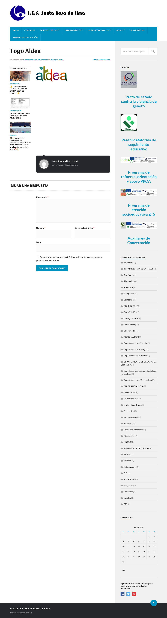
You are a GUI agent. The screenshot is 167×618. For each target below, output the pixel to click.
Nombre (40, 228)
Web (38, 242)
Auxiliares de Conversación (138, 240)
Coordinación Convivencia (35, 59)
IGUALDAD (129, 436)
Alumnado (128, 281)
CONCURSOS (130, 312)
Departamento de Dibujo (135, 349)
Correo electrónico (84, 228)
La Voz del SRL (137, 30)
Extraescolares (130, 417)
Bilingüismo (129, 293)
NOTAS (127, 454)
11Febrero (128, 262)
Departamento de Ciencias (136, 343)
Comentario (42, 197)
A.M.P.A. (127, 275)
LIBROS (127, 442)
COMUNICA (129, 306)
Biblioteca (128, 287)
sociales (127, 498)
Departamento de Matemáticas (138, 380)
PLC (125, 473)
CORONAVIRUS (131, 337)
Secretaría (128, 491)
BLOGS (120, 30)
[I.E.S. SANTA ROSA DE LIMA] (48, 20)
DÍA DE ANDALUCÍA (133, 386)
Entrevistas (129, 411)
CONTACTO (29, 30)
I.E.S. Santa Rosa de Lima (34, 608)
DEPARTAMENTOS (73, 30)
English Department (133, 405)
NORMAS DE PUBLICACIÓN (25, 37)
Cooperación (129, 330)
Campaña (128, 299)
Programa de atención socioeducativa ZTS (138, 209)
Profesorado (129, 479)
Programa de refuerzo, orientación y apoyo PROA (139, 176)
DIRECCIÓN (129, 392)
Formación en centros (133, 429)
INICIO (16, 30)
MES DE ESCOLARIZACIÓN (136, 448)
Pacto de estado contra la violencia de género (139, 101)
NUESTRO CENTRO (48, 30)
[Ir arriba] (153, 603)
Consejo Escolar (131, 318)
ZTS (125, 504)
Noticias (127, 460)
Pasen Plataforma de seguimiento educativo (138, 144)
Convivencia (129, 324)
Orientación (129, 467)
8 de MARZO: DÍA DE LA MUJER (138, 268)
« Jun (123, 571)
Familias (127, 423)
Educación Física (131, 398)
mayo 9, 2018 (57, 59)
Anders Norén (25, 613)
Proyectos (128, 485)
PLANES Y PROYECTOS (99, 30)
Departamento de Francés (135, 355)
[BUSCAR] (153, 51)
